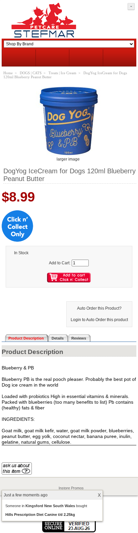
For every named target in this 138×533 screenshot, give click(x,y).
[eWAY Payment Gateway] (69, 531)
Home (8, 73)
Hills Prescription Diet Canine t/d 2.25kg (40, 515)
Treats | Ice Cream (62, 73)
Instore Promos (71, 488)
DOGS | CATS (31, 73)
